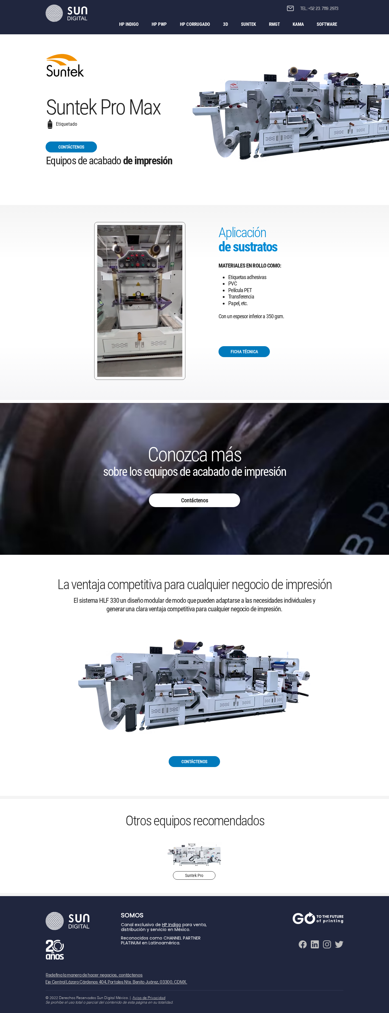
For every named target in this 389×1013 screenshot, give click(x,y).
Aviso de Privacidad (149, 997)
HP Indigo (171, 925)
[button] (290, 8)
